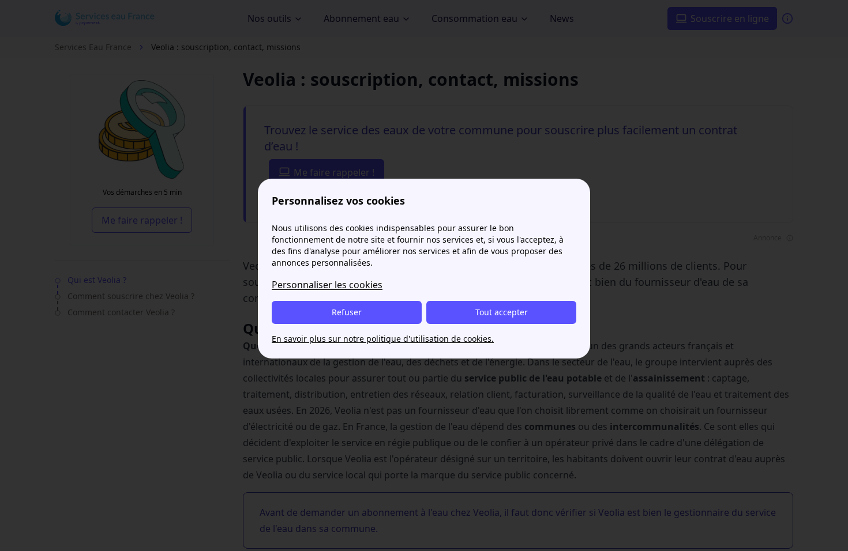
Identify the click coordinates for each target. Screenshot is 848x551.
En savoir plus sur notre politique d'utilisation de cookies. (383, 338)
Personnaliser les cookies (327, 284)
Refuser (347, 312)
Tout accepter (501, 312)
